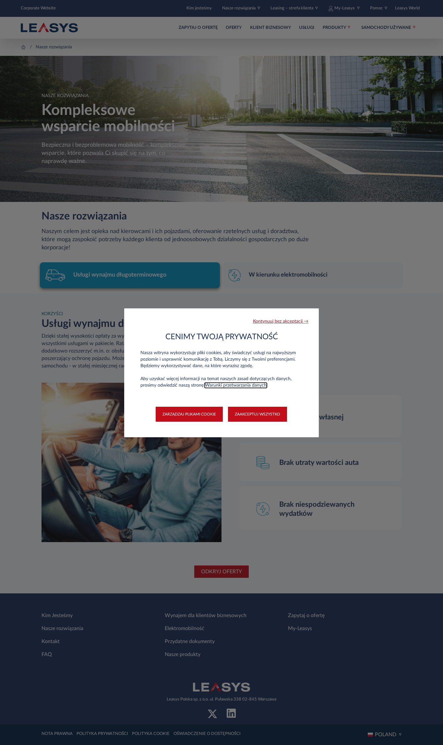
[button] (280, 321)
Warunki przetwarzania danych (236, 385)
